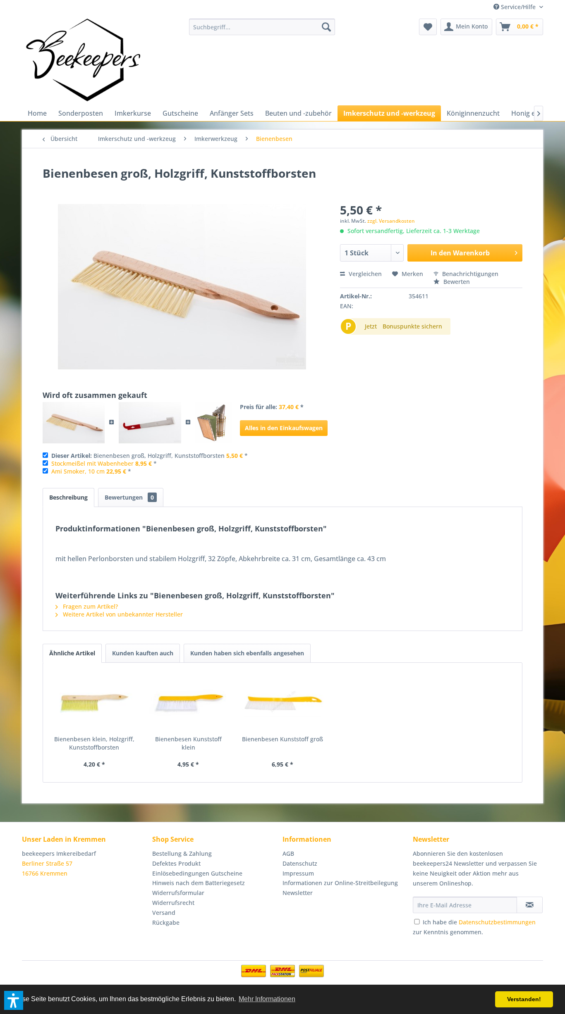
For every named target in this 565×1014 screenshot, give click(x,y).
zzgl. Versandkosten (391, 220)
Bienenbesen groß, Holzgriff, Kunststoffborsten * (149, 455)
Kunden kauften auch (142, 653)
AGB (288, 853)
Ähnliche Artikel (72, 653)
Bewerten (456, 282)
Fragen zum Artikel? (89, 606)
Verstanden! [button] (524, 999)
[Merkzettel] (428, 27)
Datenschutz (299, 863)
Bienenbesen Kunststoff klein (188, 743)
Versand (163, 912)
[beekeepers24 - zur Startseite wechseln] (83, 60)
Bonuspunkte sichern (412, 326)
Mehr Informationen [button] (267, 998)
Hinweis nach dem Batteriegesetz (198, 883)
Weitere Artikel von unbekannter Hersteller (122, 614)
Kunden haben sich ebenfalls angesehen (247, 653)
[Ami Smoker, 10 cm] (213, 422)
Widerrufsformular (178, 893)
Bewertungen (129, 497)
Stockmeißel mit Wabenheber (92, 463)
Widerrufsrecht (173, 903)
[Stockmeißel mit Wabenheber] (150, 422)
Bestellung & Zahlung (182, 853)
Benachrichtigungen (469, 274)
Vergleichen (364, 274)
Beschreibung (68, 497)
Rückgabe (166, 922)
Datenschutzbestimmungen (497, 922)
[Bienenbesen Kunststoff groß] (282, 702)
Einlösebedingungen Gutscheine (197, 873)
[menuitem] (262, 27)
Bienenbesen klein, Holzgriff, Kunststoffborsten (94, 743)
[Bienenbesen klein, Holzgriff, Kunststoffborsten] (94, 702)
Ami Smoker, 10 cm (78, 471)
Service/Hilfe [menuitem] (518, 7)
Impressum (298, 873)
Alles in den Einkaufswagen (284, 428)
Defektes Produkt (176, 863)
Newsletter (297, 893)
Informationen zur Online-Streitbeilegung (340, 883)
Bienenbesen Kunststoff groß (282, 739)
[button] (13, 1000)
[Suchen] (326, 27)
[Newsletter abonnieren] (530, 905)
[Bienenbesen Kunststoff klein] (189, 702)
